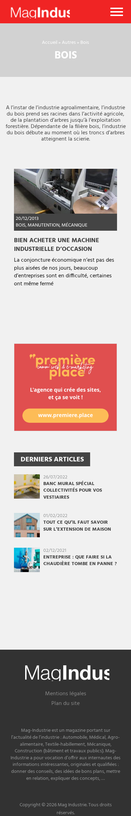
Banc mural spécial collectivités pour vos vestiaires (72, 490)
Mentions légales (65, 694)
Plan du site (65, 704)
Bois (21, 225)
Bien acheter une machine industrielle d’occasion (56, 245)
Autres (69, 43)
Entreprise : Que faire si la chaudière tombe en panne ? (80, 560)
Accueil (49, 43)
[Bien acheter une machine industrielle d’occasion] (65, 191)
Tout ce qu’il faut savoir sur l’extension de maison (77, 525)
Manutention (43, 225)
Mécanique (74, 225)
